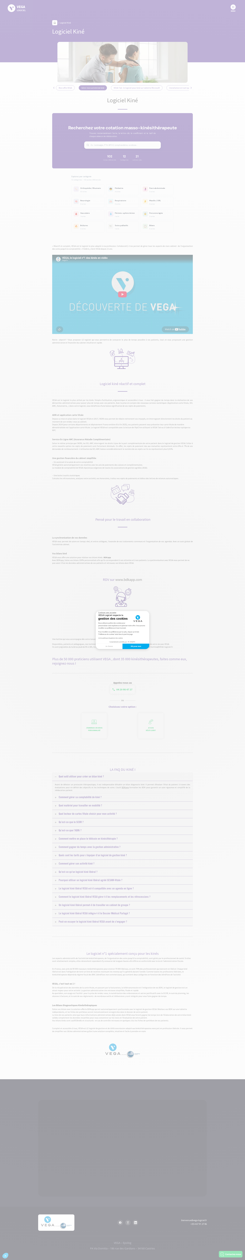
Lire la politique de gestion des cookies (110, 638)
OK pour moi (136, 646)
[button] (5, 1256)
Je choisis (109, 646)
